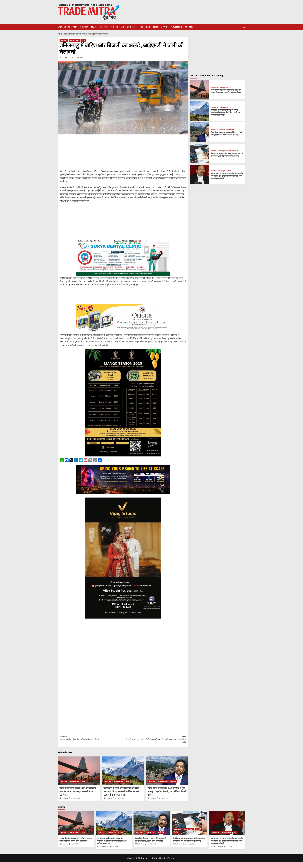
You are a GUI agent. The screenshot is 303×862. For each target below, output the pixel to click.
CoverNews (159, 858)
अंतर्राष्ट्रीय (84, 26)
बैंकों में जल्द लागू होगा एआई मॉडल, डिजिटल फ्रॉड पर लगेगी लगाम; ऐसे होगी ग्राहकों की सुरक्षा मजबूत (227, 154)
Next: (156, 739)
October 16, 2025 (77, 58)
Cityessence (176, 26)
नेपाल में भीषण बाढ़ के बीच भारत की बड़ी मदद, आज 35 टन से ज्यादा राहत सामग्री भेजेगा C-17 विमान (78, 792)
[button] (243, 27)
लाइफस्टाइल (145, 26)
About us (189, 26)
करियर (155, 26)
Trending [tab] (218, 75)
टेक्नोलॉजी (131, 26)
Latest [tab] (195, 75)
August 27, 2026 (75, 798)
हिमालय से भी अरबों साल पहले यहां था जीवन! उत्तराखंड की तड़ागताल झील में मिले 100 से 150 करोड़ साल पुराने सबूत (122, 792)
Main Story (64, 40)
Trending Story (74, 40)
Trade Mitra (65, 58)
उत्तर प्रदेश (104, 26)
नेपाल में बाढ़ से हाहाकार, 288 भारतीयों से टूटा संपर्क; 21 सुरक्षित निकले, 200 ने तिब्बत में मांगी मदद (167, 792)
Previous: (80, 738)
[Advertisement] (123, 152)
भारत (75, 26)
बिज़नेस (94, 26)
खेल (122, 26)
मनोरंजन (114, 26)
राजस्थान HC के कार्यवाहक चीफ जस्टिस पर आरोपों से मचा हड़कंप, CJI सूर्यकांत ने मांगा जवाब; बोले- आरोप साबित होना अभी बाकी (227, 176)
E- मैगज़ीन (164, 26)
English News (64, 26)
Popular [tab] (205, 75)
